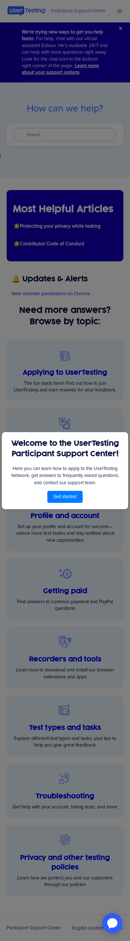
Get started (65, 496)
